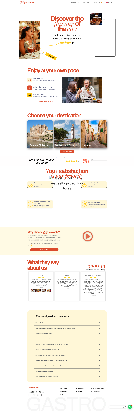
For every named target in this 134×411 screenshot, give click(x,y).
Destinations (73, 2)
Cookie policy (79, 391)
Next (107, 287)
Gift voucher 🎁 (98, 2)
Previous (27, 287)
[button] (87, 236)
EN (109, 2)
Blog (61, 394)
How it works (86, 2)
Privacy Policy (80, 388)
